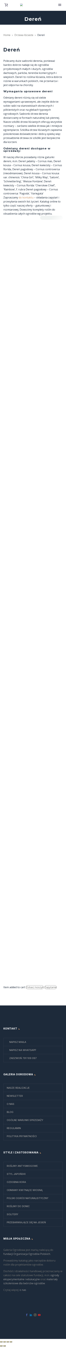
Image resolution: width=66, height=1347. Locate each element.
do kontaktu (26, 197)
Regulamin (14, 1128)
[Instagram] (35, 1315)
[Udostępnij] (7, 1341)
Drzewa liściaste (23, 35)
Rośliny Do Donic (18, 1206)
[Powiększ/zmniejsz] (1, 1341)
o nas (23, 1290)
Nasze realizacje (18, 1087)
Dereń (17, 852)
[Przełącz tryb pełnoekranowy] (4, 1341)
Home (6, 35)
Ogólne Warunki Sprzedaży (25, 1120)
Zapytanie (51, 987)
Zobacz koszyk (35, 987)
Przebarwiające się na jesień (26, 1222)
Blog (10, 1112)
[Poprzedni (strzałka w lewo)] (1, 1345)
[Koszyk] (6, 5)
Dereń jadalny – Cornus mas (27, 859)
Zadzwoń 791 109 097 (23, 1058)
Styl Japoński (16, 1173)
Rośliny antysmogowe (22, 1165)
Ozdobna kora (16, 1182)
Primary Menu (60, 4)
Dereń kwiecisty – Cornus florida (29, 965)
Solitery (12, 1214)
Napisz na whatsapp (22, 1050)
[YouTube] (39, 1315)
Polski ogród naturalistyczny (27, 1198)
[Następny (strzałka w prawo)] (4, 1345)
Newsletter (15, 1095)
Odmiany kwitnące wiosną (25, 1190)
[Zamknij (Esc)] (11, 1341)
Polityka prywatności (22, 1136)
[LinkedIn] (31, 1315)
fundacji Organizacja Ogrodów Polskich (26, 1254)
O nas (10, 1103)
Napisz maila (17, 1042)
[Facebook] (26, 1315)
